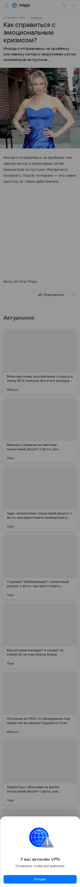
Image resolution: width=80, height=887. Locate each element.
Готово (40, 879)
